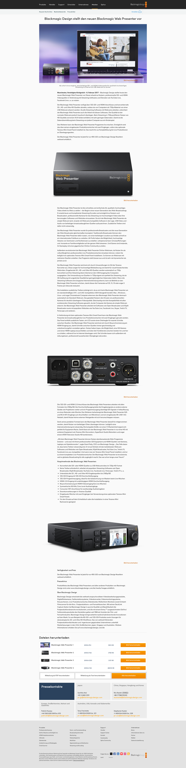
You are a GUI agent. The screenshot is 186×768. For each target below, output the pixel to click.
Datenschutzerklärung (137, 740)
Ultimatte (41, 738)
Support (61, 4)
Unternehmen (83, 4)
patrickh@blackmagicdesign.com (55, 715)
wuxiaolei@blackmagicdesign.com (128, 697)
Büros (132, 730)
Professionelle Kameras (45, 730)
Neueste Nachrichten (45, 12)
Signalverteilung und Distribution (79, 743)
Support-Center (105, 732)
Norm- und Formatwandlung (78, 730)
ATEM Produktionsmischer (46, 735)
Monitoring (73, 735)
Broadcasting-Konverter (76, 732)
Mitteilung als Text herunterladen (93, 675)
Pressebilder (71, 12)
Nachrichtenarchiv (60, 12)
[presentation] (42, 53)
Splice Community (106, 740)
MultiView (72, 740)
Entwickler (71, 4)
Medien (95, 4)
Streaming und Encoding (77, 745)
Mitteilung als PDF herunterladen (57, 675)
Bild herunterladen (131, 80)
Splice (103, 4)
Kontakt (103, 735)
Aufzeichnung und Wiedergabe (48, 743)
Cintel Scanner (43, 745)
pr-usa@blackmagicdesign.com (91, 715)
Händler (52, 4)
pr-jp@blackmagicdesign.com (90, 697)
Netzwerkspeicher (75, 738)
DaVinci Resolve (48, 732)
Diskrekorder (42, 740)
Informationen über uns (137, 732)
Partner (133, 735)
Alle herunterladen (129, 675)
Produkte (42, 4)
